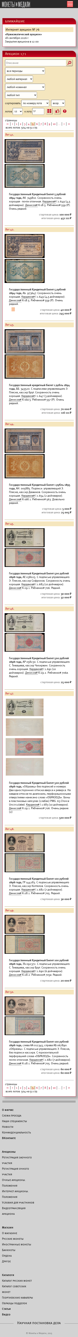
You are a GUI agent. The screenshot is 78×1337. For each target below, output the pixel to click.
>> (69, 124)
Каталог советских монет (14, 1289)
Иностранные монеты (16, 1244)
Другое (6, 1261)
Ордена (7, 1255)
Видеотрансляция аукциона (14, 1211)
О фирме (8, 1109)
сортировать (13, 103)
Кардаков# (49, 201)
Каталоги (8, 1275)
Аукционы (9, 1151)
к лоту (28, 111)
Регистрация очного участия (15, 1171)
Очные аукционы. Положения (14, 1182)
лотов (9, 111)
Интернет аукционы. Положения (15, 1194)
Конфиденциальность (16, 1132)
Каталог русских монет (17, 1280)
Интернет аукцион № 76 (22, 30)
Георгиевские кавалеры (17, 1297)
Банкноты (8, 1250)
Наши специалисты (14, 1121)
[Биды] (57, 111)
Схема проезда (11, 1115)
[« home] (16, 5)
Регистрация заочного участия (17, 1160)
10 (54, 124)
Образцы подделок (14, 1303)
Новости (7, 1126)
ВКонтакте (9, 1138)
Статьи (6, 1308)
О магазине (9, 1233)
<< (8, 124)
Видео (6, 1314)
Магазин (7, 1227)
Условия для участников (18, 1202)
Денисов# (31, 205)
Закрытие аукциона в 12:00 (23, 38)
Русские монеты (13, 1238)
